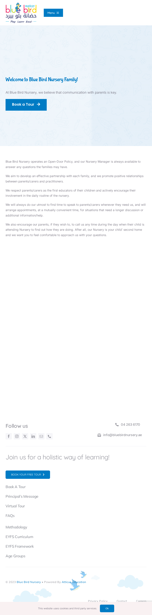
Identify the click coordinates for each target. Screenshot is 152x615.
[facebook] (9, 436)
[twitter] (25, 436)
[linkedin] (33, 436)
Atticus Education (74, 582)
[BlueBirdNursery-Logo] (21, 4)
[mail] (41, 436)
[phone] (49, 436)
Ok (107, 608)
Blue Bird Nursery (29, 582)
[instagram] (17, 436)
